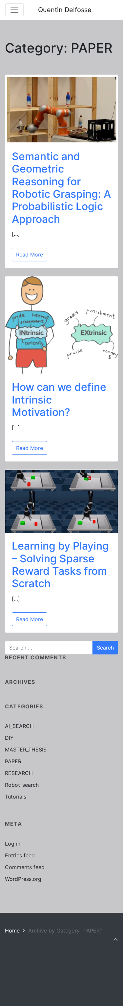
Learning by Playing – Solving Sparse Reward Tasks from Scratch (60, 564)
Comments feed (25, 867)
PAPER (13, 761)
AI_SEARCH (19, 726)
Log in (12, 843)
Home (12, 930)
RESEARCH (19, 773)
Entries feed (20, 855)
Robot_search (22, 785)
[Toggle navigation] (14, 9)
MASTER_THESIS (26, 749)
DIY (9, 737)
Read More (29, 254)
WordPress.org (23, 879)
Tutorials (15, 796)
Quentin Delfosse (65, 10)
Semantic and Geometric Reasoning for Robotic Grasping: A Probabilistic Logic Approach (61, 187)
